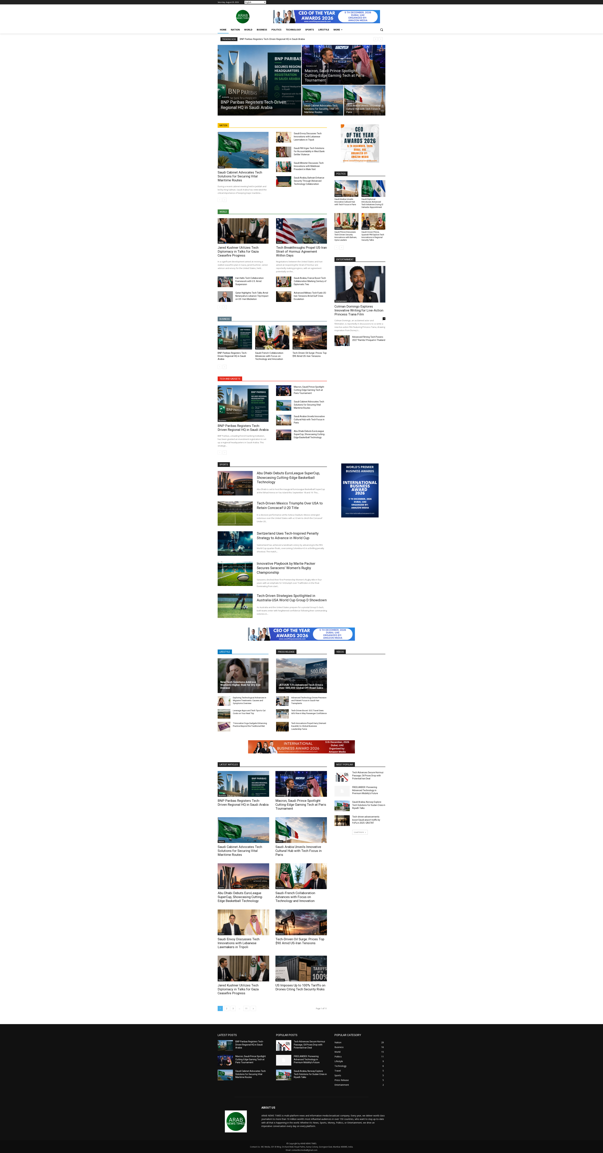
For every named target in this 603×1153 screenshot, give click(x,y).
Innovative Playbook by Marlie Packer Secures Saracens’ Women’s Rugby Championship (286, 568)
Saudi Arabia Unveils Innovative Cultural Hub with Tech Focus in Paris (309, 419)
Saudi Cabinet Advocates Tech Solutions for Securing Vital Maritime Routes (240, 176)
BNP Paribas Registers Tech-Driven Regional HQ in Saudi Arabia (272, 39)
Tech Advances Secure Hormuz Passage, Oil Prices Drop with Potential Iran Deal (367, 775)
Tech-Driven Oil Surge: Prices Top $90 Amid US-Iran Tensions (299, 941)
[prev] (376, 39)
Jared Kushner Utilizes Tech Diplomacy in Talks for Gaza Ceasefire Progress (238, 251)
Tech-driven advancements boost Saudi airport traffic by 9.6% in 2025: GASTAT (366, 819)
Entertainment (341, 301)
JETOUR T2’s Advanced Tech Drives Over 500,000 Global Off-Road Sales (301, 686)
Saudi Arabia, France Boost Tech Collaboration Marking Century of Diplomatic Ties (310, 281)
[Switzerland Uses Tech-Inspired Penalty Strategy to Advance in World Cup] (235, 543)
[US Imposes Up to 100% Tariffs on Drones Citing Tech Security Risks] (301, 968)
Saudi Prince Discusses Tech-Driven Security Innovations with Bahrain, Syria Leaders (345, 236)
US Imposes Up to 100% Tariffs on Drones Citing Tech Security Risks (300, 987)
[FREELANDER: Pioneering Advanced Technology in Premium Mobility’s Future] (342, 791)
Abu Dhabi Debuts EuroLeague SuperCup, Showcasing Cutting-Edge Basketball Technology (309, 434)
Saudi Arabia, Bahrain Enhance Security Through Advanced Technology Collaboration (309, 180)
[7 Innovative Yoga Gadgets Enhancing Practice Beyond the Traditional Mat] (224, 726)
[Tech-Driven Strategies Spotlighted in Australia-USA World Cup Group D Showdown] (235, 606)
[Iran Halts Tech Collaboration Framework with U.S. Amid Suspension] (225, 281)
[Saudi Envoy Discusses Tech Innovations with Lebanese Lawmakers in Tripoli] (283, 137)
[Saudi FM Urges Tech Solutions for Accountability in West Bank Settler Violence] (283, 152)
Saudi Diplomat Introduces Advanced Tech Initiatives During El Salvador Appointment (372, 203)
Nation (308, 101)
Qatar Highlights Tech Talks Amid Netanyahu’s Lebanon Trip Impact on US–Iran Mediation (251, 296)
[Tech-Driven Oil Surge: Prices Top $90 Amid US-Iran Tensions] (310, 337)
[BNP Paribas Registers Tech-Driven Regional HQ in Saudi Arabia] (259, 80)
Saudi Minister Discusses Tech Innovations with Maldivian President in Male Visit (309, 166)
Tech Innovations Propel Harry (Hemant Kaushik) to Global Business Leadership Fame (308, 726)
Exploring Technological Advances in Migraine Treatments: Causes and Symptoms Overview (249, 700)
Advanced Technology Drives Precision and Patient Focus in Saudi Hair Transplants (308, 700)
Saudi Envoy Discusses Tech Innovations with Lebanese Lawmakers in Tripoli (308, 136)
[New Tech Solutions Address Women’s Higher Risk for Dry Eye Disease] (243, 675)
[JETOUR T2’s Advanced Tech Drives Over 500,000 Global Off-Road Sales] (301, 675)
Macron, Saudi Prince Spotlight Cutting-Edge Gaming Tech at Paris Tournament (309, 390)
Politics (350, 101)
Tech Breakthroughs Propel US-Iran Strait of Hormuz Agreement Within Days (301, 251)
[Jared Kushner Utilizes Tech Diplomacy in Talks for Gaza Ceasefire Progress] (243, 231)
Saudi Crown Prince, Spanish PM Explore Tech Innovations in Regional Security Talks (372, 236)
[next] (381, 39)
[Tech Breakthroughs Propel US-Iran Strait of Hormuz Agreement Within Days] (301, 231)
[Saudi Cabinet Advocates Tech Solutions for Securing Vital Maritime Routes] (322, 100)
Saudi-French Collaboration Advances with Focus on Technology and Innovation (269, 356)
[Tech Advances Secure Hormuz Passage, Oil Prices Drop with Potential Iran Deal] (342, 776)
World (221, 242)
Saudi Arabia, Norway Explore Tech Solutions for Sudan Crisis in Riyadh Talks (368, 805)
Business (225, 97)
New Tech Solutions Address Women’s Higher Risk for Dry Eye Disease (240, 684)
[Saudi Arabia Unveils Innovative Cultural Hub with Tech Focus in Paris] (364, 100)
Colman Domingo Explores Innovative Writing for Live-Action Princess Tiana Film (358, 310)
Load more (359, 832)
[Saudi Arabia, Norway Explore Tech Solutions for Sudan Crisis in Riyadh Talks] (342, 806)
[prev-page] (220, 200)
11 (246, 1008)
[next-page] (225, 200)
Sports (221, 888)
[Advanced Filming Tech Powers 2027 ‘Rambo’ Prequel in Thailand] (342, 340)
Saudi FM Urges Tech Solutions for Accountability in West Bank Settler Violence (309, 151)
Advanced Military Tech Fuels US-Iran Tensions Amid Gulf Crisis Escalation (310, 296)
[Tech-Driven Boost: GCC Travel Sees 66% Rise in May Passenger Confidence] (282, 714)
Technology (311, 66)
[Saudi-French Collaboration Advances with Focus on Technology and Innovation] (272, 337)
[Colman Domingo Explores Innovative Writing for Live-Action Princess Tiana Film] (359, 284)
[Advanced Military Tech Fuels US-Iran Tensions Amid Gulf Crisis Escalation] (283, 296)
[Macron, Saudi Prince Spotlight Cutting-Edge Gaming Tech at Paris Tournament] (343, 65)
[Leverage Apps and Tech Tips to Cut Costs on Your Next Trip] (224, 714)
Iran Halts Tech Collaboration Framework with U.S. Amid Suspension (249, 281)
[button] (381, 29)
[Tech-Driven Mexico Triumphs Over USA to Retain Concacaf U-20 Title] (235, 513)
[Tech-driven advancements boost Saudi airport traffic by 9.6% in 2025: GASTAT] (342, 820)
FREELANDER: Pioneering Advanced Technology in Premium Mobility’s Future (365, 790)
